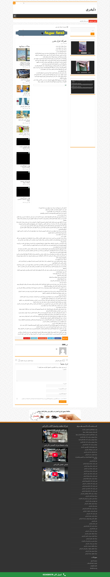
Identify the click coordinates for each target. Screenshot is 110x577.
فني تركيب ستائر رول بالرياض (90, 466)
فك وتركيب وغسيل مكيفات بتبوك (25, 182)
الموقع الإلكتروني (62, 393)
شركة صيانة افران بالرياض (25, 80)
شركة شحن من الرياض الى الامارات (89, 541)
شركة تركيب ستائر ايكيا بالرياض (90, 478)
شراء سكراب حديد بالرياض (91, 454)
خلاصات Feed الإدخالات (92, 563)
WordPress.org (93, 568)
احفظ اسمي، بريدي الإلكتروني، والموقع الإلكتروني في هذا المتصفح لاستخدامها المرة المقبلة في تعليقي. (44, 398)
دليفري (91, 9)
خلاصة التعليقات (93, 565)
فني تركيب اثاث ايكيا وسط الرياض (89, 481)
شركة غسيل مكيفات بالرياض (90, 503)
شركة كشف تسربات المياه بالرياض (89, 536)
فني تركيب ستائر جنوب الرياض (90, 473)
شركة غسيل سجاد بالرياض (91, 551)
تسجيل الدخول (94, 560)
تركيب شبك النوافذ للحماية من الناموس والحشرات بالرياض (25, 64)
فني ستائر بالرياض (25, 106)
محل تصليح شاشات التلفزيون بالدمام (89, 447)
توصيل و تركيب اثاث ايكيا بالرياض (90, 444)
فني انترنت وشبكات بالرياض (91, 449)
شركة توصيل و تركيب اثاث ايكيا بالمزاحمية (88, 439)
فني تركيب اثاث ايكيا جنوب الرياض (89, 488)
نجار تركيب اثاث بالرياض (91, 513)
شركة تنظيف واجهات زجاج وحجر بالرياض (88, 548)
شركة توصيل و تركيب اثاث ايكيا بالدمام (88, 437)
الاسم (64, 383)
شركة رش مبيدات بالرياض (91, 543)
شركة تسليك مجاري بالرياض (91, 533)
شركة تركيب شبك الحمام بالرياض (89, 508)
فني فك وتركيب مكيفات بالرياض (90, 511)
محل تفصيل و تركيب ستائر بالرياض (24, 147)
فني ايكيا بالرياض (93, 528)
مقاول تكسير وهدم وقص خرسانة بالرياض (88, 518)
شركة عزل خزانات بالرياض (91, 531)
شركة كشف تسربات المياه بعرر (25, 360)
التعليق (64, 369)
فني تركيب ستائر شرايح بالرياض (90, 463)
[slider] (84, 72)
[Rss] (23, 3)
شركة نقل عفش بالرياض (91, 538)
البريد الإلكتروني (62, 388)
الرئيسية (65, 27)
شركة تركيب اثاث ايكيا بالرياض (81, 21)
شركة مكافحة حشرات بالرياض (90, 546)
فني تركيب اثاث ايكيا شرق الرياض (89, 486)
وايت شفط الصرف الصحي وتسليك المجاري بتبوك (24, 199)
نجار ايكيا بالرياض (93, 461)
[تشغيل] (92, 53)
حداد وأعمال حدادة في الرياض (90, 452)
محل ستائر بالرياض (93, 506)
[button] (82, 48)
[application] (82, 48)
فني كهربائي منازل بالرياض (91, 501)
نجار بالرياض (26, 93)
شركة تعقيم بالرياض (60, 360)
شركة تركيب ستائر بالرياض (91, 516)
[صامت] (76, 53)
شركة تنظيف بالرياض (24, 134)
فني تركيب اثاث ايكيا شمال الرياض (89, 491)
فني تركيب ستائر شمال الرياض (90, 476)
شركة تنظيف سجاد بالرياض (91, 553)
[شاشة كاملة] (73, 53)
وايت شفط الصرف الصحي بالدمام (25, 166)
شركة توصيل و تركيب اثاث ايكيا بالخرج (88, 442)
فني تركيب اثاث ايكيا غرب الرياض (89, 483)
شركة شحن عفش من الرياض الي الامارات (88, 498)
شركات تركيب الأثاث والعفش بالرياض (89, 493)
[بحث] (14, 3)
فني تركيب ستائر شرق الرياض (90, 471)
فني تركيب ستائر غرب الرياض (90, 468)
